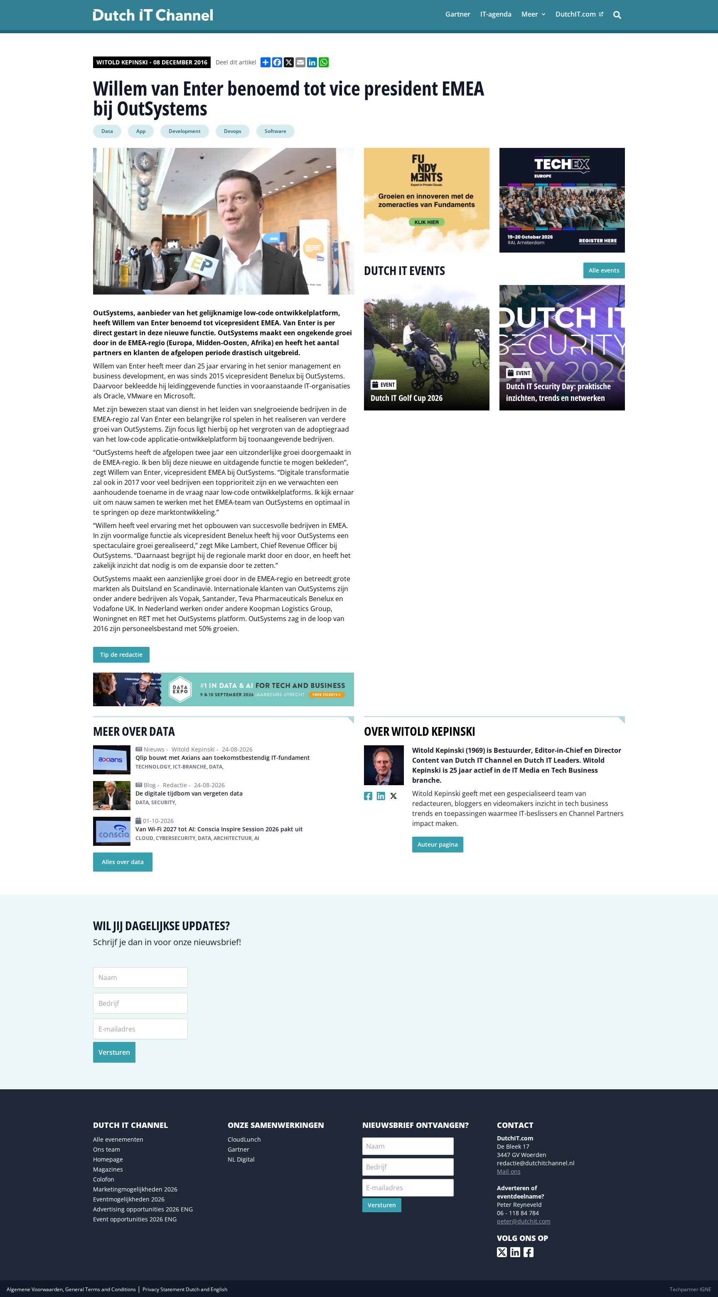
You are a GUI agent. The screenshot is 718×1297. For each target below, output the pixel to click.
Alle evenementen (118, 1139)
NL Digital (241, 1159)
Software (275, 131)
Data (107, 131)
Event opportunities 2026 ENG (135, 1219)
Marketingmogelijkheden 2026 (135, 1189)
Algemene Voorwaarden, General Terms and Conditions (72, 1289)
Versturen (114, 1052)
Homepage (108, 1159)
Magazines (108, 1169)
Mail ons (509, 1171)
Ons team (106, 1149)
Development (185, 131)
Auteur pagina (438, 844)
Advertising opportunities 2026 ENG (143, 1209)
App (140, 131)
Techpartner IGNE (690, 1289)
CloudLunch (244, 1139)
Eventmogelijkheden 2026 (129, 1199)
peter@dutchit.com (524, 1221)
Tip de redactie (121, 654)
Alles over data (123, 862)
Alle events (604, 270)
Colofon (103, 1179)
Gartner (238, 1149)
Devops (232, 131)
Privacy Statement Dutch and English (185, 1289)
